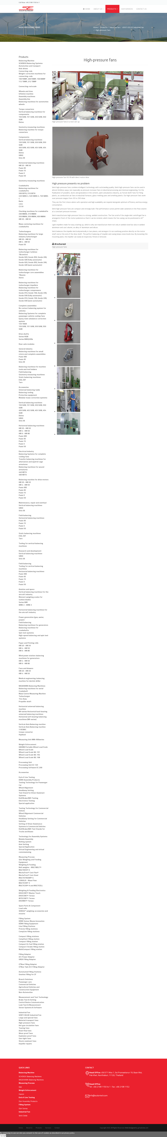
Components (24, 137)
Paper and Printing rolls (28, 643)
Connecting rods (25, 71)
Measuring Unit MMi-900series (31, 739)
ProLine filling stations (28, 928)
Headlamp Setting (26, 790)
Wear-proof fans (26, 1033)
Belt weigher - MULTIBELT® (30, 867)
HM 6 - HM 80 (24, 433)
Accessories (24, 387)
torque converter (26, 732)
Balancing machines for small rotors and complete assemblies (32, 352)
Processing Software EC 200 (30, 767)
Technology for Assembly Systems (33, 836)
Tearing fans (24, 1028)
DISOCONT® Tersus (27, 895)
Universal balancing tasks (29, 389)
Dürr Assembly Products (28, 1101)
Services (48, 1128)
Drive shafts (24, 333)
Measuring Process (27, 857)
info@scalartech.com (98, 1095)
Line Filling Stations (27, 926)
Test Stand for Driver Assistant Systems (32, 794)
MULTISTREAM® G (26, 877)
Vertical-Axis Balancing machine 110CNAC (32, 728)
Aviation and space (26, 589)
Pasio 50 (22, 175)
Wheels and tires (26, 91)
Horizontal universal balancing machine (31, 707)
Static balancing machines (30, 377)
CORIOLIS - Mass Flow (28, 880)
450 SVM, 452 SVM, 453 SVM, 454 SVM (32, 148)
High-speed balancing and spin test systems (33, 636)
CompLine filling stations (29, 931)
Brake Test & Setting (27, 999)
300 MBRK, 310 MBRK (27, 213)
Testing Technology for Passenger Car (33, 783)
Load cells (23, 908)
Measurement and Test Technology (33, 997)
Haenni (21, 1094)
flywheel (22, 734)
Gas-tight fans (25, 1038)
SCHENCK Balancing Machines (30, 1076)
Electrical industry (26, 451)
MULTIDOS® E (24, 870)
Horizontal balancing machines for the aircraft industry (33, 611)
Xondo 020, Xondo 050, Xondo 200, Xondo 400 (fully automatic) (33, 258)
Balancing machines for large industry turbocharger (31, 235)
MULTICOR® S (24, 883)
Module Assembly (26, 839)
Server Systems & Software (30, 1007)
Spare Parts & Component (29, 905)
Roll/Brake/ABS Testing (28, 798)
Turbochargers (25, 231)
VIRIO (21, 155)
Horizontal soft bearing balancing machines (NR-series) (33, 718)
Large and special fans (28, 1017)
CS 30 (21, 206)
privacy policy (69, 1133)
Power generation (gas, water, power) (31, 618)
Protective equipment (28, 395)
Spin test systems (26, 632)
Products (111, 9)
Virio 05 (22, 158)
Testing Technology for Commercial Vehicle (33, 809)
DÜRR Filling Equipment (28, 923)
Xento (21, 277)
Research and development (30, 550)
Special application (26, 803)
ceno (21, 203)
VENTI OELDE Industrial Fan (133, 27)
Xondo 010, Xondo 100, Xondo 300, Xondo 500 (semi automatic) (33, 299)
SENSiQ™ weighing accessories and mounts (33, 912)
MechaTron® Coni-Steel (28, 875)
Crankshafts (24, 185)
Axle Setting (24, 844)
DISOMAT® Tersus (26, 900)
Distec (21, 122)
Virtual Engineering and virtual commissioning (31, 850)
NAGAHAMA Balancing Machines (32, 685)
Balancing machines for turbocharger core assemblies (31, 271)
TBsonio (22, 275)
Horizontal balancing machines (31, 162)
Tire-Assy (23, 698)
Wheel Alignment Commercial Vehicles (31, 814)
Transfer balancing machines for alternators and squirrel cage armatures (32, 462)
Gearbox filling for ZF (27, 974)
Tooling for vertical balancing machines (31, 544)
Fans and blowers (26, 668)
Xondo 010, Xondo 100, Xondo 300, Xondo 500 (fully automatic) (33, 294)
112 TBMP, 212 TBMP (27, 81)
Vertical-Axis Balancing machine (32, 724)
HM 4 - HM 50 (24, 241)
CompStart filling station (29, 939)
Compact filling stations (29, 936)
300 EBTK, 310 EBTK (27, 193)
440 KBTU (23, 472)
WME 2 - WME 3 (25, 604)
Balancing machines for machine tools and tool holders (32, 368)
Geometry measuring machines (32, 127)
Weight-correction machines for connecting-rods (32, 75)
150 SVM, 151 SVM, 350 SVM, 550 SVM (32, 118)
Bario (21, 201)
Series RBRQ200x (26, 339)
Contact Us (141, 9)
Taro (20, 382)
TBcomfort (23, 254)
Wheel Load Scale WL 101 (29, 752)
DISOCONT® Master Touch (29, 893)
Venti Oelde (23, 1115)
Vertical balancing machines (30, 139)
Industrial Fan (115, 27)
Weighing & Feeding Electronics (32, 890)
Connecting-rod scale (27, 86)
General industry (25, 348)
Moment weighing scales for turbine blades (30, 598)
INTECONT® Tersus (27, 898)
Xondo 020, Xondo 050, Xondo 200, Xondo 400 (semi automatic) (33, 263)
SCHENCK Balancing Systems (30, 63)
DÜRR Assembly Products (29, 779)
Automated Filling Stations (30, 971)
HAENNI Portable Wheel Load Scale (33, 747)
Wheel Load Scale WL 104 (29, 754)
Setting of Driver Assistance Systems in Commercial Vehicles (32, 825)
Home (87, 9)
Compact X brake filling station (31, 946)
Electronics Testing (27, 800)
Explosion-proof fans (27, 1035)
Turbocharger (24, 696)
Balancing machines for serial (31, 688)
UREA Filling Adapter (27, 959)
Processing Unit (25, 762)
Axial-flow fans (25, 1030)
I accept (3, 1135)
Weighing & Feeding (27, 864)
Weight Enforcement (27, 744)
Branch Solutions (26, 979)
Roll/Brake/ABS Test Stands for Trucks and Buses (32, 830)
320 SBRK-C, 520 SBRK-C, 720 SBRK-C (34, 197)
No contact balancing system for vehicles (32, 309)
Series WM (23, 602)
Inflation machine (26, 93)
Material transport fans (28, 1020)
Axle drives (23, 68)
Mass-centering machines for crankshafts (31, 225)
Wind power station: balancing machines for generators (31, 657)
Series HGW (23, 336)
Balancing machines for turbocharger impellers (28, 283)
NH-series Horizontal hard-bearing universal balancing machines (33, 712)
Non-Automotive (26, 992)
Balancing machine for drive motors (33, 479)
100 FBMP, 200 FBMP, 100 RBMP (32, 78)
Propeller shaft (25, 701)
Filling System (24, 918)
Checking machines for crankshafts (33, 211)
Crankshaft (23, 691)
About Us (98, 9)
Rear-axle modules (26, 344)
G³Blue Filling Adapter (28, 964)
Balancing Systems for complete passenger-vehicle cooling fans (32, 314)
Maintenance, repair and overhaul (32, 502)
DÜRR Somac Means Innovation (31, 921)
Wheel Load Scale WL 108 (29, 757)
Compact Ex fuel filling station (31, 944)
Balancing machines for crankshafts (28, 189)
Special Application (26, 846)
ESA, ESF (22, 379)
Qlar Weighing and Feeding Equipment (30, 861)
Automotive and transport (29, 65)
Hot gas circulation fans (29, 1025)
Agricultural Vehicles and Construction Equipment (29, 988)
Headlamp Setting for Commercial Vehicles (33, 820)
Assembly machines (27, 96)
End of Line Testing (27, 777)
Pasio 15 (22, 170)
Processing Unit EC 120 (28, 765)
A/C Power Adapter (27, 956)
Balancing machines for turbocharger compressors (30, 289)
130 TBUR (23, 323)
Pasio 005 (23, 356)
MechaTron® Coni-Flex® (29, 872)
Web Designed (130, 1128)
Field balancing (25, 372)
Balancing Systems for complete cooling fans (32, 455)
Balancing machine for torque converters (31, 131)
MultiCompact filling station (30, 949)
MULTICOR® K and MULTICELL (31, 885)
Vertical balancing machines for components (32, 113)
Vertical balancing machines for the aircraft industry (33, 593)
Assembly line (24, 99)
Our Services (127, 9)
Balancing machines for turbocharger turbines (28, 250)
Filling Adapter (25, 954)
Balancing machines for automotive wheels (33, 103)
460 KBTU (23, 474)
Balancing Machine (26, 60)
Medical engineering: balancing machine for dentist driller (32, 679)
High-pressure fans (27, 1022)
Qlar (20, 1087)
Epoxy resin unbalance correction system (32, 320)
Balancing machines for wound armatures (31, 468)
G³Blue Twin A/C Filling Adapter (32, 966)
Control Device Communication (31, 1002)
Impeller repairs (25, 1043)
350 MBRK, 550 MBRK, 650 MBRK (32, 216)
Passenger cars (25, 981)
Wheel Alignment (26, 787)
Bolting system (25, 841)
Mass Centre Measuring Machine (32, 693)
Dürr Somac (23, 1108)
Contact (57, 1128)
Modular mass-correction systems (33, 397)
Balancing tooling (26, 392)
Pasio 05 (22, 168)
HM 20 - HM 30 (25, 165)
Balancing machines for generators (33, 625)
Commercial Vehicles (27, 984)
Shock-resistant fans (27, 1041)
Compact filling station (28, 941)
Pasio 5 (22, 173)
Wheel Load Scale (26, 749)
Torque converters (26, 109)
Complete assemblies (27, 305)
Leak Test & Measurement (30, 1005)
